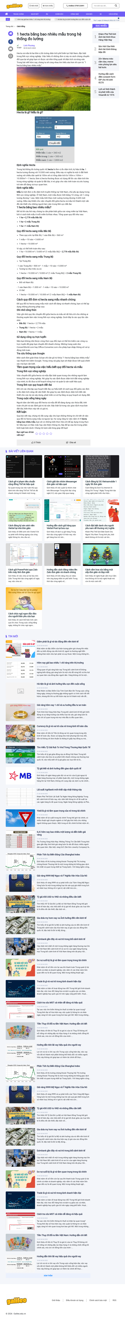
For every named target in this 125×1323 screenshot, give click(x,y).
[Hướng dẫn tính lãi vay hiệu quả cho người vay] (20, 1052)
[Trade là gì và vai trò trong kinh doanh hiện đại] (20, 989)
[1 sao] (36, 433)
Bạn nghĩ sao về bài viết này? (25, 433)
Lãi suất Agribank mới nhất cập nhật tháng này (59, 789)
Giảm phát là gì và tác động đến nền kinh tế (57, 641)
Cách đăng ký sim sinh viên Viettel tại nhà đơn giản (21, 526)
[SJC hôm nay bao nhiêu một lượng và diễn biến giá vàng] (20, 839)
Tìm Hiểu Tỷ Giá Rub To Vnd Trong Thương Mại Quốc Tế (63, 747)
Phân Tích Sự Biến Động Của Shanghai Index (58, 854)
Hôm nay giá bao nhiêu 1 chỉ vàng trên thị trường (23, 19)
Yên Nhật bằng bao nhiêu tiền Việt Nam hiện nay (60, 1321)
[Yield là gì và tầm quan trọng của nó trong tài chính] (20, 818)
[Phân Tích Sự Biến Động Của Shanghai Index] (20, 862)
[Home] (10, 33)
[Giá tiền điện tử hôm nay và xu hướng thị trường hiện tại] (20, 1307)
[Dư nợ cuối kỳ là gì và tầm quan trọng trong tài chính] (20, 967)
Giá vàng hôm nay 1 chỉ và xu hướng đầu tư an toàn (61, 705)
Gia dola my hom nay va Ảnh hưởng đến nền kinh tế (61, 918)
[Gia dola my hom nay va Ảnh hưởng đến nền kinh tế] (20, 925)
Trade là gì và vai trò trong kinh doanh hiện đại (59, 981)
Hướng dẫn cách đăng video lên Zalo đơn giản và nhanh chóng (62, 571)
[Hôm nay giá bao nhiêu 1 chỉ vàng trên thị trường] (20, 670)
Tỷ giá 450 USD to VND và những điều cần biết (59, 897)
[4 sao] (47, 433)
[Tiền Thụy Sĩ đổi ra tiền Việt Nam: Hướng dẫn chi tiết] (20, 1031)
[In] (10, 56)
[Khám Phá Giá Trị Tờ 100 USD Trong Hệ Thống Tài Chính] (20, 1285)
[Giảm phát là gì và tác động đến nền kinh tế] (20, 649)
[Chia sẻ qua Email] (10, 48)
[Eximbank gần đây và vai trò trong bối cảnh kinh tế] (20, 946)
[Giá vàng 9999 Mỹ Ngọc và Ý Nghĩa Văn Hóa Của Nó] (20, 883)
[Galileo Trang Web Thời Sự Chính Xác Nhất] (14, 6)
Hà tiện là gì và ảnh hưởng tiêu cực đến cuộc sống (64, 19)
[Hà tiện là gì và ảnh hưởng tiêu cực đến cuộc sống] (20, 691)
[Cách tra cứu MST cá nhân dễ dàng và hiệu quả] (20, 1010)
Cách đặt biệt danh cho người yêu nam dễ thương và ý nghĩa (99, 526)
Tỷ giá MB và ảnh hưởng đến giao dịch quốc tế (59, 768)
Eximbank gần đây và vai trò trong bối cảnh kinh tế (61, 939)
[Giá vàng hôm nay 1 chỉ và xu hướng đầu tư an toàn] (20, 712)
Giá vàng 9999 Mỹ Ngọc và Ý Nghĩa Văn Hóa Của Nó (62, 875)
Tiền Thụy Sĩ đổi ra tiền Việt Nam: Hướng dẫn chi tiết (62, 1023)
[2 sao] (40, 433)
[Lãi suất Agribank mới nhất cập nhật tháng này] (20, 797)
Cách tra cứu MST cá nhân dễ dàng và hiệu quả (59, 1002)
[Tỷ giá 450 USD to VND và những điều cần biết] (20, 904)
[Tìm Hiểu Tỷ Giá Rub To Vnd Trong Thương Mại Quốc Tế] (20, 754)
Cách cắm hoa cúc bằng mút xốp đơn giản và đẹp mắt (99, 571)
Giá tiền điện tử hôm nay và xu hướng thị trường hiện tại (63, 1300)
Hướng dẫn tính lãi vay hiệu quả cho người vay (59, 1045)
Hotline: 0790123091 (76, 6)
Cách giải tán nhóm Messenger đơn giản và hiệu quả (62, 482)
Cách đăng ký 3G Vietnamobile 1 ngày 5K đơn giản (101, 482)
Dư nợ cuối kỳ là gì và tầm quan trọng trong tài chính (62, 960)
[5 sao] (50, 433)
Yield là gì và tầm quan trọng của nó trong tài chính (61, 810)
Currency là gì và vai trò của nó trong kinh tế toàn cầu (62, 726)
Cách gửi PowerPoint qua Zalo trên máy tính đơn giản (22, 571)
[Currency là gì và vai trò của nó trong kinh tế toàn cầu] (20, 733)
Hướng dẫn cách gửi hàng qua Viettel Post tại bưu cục (61, 526)
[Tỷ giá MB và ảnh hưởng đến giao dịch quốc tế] (20, 776)
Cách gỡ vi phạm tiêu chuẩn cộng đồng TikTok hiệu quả (21, 482)
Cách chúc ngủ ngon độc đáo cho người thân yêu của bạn (22, 615)
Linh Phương (29, 45)
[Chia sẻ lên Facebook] (10, 41)
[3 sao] (43, 433)
